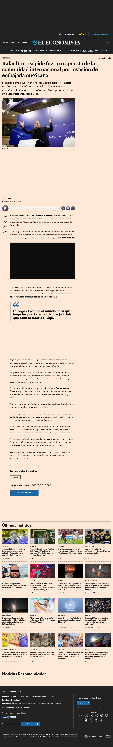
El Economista (22, 696)
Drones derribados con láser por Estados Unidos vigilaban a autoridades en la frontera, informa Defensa (14, 621)
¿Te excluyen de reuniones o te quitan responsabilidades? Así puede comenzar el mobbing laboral (97, 587)
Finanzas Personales (9, 649)
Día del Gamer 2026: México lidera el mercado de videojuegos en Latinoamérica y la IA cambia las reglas (42, 587)
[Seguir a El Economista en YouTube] (96, 715)
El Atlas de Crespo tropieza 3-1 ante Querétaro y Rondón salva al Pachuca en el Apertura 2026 (70, 551)
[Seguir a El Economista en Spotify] (101, 715)
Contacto (57, 704)
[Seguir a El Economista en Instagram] (106, 715)
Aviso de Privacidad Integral (42, 704)
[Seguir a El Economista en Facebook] (81, 715)
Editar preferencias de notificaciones (16, 707)
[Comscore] (93, 736)
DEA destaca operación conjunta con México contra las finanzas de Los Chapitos (14, 586)
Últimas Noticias (12, 51)
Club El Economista (48, 696)
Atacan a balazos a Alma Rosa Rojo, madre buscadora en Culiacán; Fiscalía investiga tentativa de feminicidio (13, 552)
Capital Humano (91, 580)
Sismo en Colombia (40, 51)
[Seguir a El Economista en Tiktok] (101, 720)
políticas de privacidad (99, 707)
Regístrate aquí (83, 703)
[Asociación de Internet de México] (108, 736)
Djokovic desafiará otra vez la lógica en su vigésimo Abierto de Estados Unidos (42, 620)
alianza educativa (74, 51)
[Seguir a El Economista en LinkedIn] (91, 715)
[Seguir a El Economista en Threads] (96, 720)
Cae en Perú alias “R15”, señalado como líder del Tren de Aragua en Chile (98, 551)
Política (5, 580)
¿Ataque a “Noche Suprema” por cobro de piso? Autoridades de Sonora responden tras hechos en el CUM (70, 587)
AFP (33, 558)
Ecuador (15, 477)
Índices (96, 51)
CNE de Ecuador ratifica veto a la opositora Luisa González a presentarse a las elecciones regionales (70, 656)
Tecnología (34, 580)
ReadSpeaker (56, 210)
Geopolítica (6, 58)
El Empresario (34, 696)
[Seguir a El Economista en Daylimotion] (86, 720)
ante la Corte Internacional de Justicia (31, 296)
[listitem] (5, 208)
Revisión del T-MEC (57, 51)
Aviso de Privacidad (22, 704)
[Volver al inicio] (36, 691)
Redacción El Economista (11, 592)
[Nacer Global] (9, 717)
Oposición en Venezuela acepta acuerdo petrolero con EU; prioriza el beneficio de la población (97, 656)
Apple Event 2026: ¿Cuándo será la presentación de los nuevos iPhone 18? (70, 620)
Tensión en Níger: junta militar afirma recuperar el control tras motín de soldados (42, 655)
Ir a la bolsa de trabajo (31, 724)
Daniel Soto (7, 558)
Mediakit (16, 700)
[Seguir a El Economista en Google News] (91, 720)
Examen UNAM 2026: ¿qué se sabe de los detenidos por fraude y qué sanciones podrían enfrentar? (98, 621)
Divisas (104, 51)
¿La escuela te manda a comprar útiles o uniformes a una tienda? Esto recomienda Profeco (14, 655)
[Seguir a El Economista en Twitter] (86, 715)
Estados (5, 546)
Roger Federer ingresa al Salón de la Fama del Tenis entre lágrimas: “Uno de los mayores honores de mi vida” (42, 552)
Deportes (33, 546)
